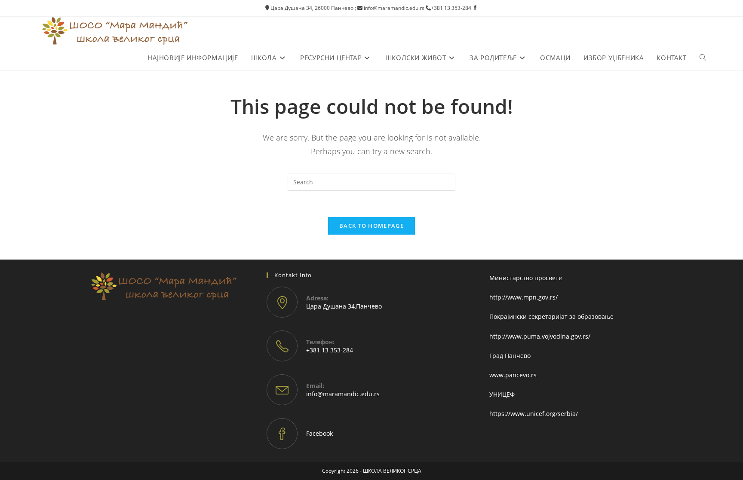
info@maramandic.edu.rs (343, 394)
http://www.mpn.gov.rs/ (523, 297)
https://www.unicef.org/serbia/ (533, 414)
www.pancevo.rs (513, 375)
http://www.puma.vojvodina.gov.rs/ (539, 336)
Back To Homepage (371, 225)
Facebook (319, 433)
